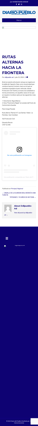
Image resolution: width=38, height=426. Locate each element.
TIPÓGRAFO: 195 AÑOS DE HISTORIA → (23, 197)
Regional (20, 188)
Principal (14, 188)
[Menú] (7, 238)
